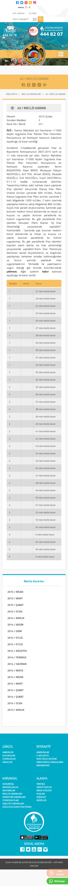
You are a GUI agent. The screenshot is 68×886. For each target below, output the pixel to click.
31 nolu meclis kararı (45, 357)
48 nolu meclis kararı (45, 483)
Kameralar (42, 752)
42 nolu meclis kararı (45, 438)
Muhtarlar (8, 790)
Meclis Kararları (31, 94)
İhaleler (7, 762)
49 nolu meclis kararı (45, 490)
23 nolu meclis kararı (45, 298)
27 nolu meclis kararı (45, 328)
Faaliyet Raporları (13, 803)
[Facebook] (17, 2)
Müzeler (41, 800)
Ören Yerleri (44, 790)
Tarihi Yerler (44, 787)
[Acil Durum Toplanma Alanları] (18, 38)
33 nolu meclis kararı (45, 372)
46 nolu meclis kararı (45, 468)
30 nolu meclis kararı (45, 350)
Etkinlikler (9, 758)
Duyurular (8, 755)
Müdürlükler (10, 787)
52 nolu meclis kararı (45, 512)
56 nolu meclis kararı (45, 549)
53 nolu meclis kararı (45, 519)
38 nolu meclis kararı (45, 409)
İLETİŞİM (32, 13)
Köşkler (41, 797)
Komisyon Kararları (14, 797)
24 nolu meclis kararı (45, 306)
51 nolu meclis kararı (45, 505)
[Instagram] (34, 2)
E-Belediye (42, 755)
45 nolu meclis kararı (45, 460)
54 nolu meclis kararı (45, 527)
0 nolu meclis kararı (44, 534)
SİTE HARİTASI (19, 13)
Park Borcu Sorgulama (49, 762)
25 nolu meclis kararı (45, 313)
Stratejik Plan (10, 800)
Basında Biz (43, 765)
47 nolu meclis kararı (45, 475)
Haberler (8, 752)
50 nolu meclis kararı (45, 497)
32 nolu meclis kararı (45, 365)
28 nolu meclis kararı (45, 335)
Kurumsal (8, 784)
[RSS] (30, 2)
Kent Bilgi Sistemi (46, 758)
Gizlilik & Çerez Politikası (17, 806)
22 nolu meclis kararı (45, 291)
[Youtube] (26, 2)
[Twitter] (21, 2)
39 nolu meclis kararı (45, 416)
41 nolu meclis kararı (45, 431)
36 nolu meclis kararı (45, 394)
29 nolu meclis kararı (45, 342)
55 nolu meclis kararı (45, 542)
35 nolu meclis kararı (45, 387)
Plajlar (40, 793)
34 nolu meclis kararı (45, 379)
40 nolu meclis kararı (45, 424)
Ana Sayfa (11, 94)
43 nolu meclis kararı (45, 446)
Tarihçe (40, 784)
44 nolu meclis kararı (45, 453)
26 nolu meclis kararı (45, 320)
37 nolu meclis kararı (45, 401)
